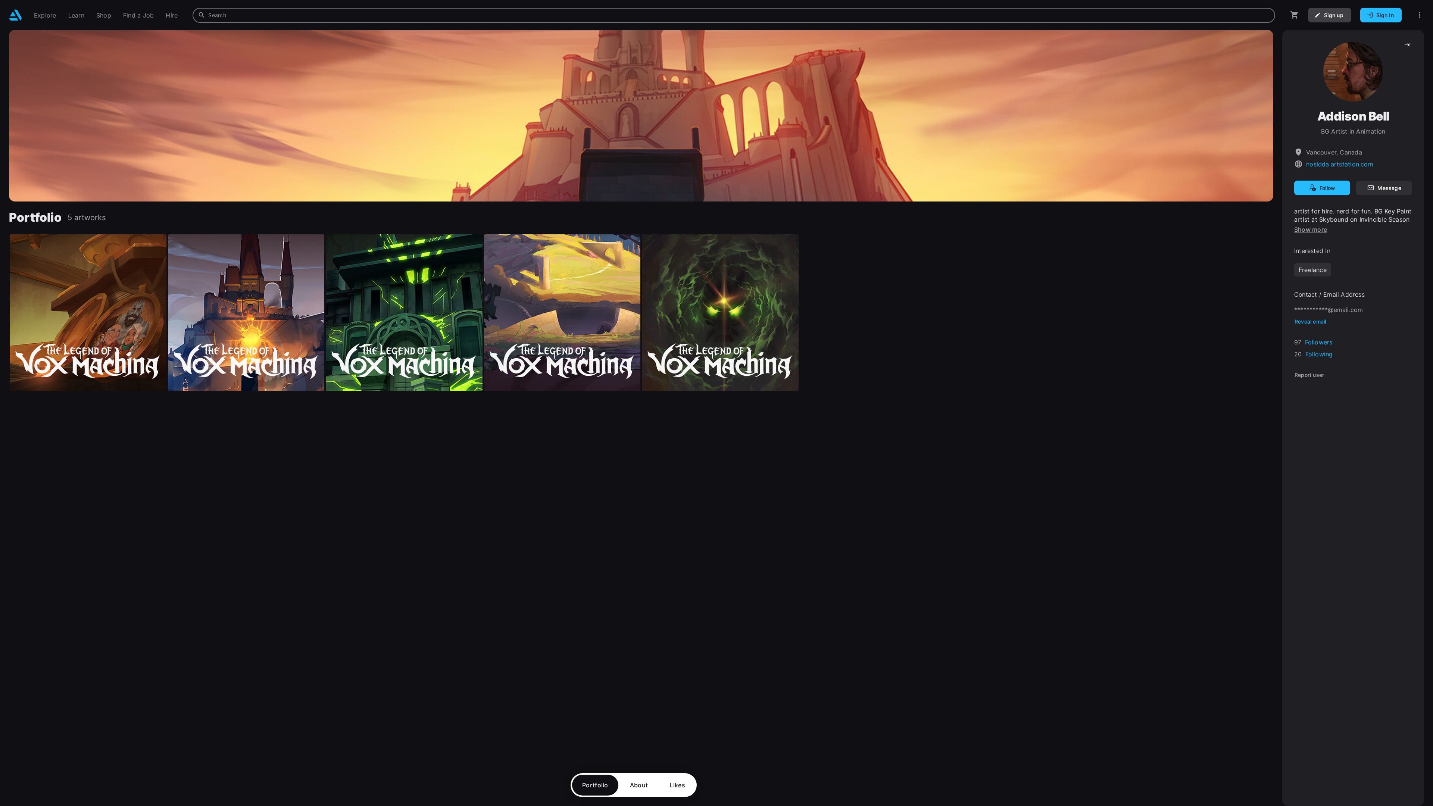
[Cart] (1294, 15)
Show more (1310, 229)
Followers (1319, 342)
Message (1389, 188)
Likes (677, 785)
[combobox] (734, 15)
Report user (1309, 375)
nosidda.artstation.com (1339, 164)
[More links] (1419, 15)
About (639, 785)
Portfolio (595, 785)
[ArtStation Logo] (15, 15)
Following (1319, 354)
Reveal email (1310, 321)
